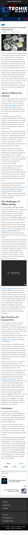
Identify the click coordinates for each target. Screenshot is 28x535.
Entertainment (18, 528)
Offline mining (5, 288)
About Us (5, 502)
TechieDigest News (8, 518)
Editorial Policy (6, 505)
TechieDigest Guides (8, 521)
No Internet (23, 471)
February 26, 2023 (15, 32)
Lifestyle (8, 528)
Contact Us (5, 515)
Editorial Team (5, 32)
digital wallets (12, 105)
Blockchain (11, 471)
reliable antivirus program (8, 339)
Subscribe (26, 19)
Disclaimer (5, 508)
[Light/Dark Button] (20, 19)
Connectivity (17, 471)
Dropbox (3, 379)
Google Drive (12, 379)
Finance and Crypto (15, 526)
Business (8, 526)
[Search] (23, 19)
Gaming (23, 526)
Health (12, 528)
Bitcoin (6, 471)
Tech (3, 24)
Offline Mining (5, 473)
